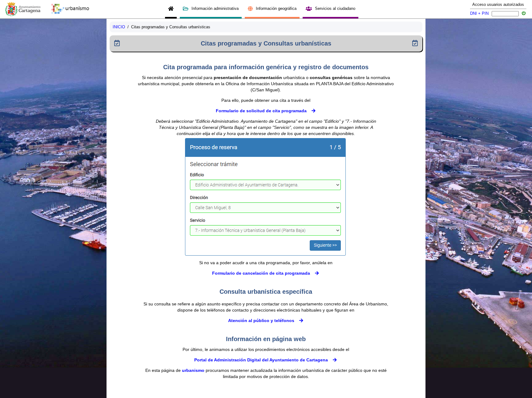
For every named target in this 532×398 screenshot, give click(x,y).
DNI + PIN (479, 13)
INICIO (119, 27)
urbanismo (193, 370)
